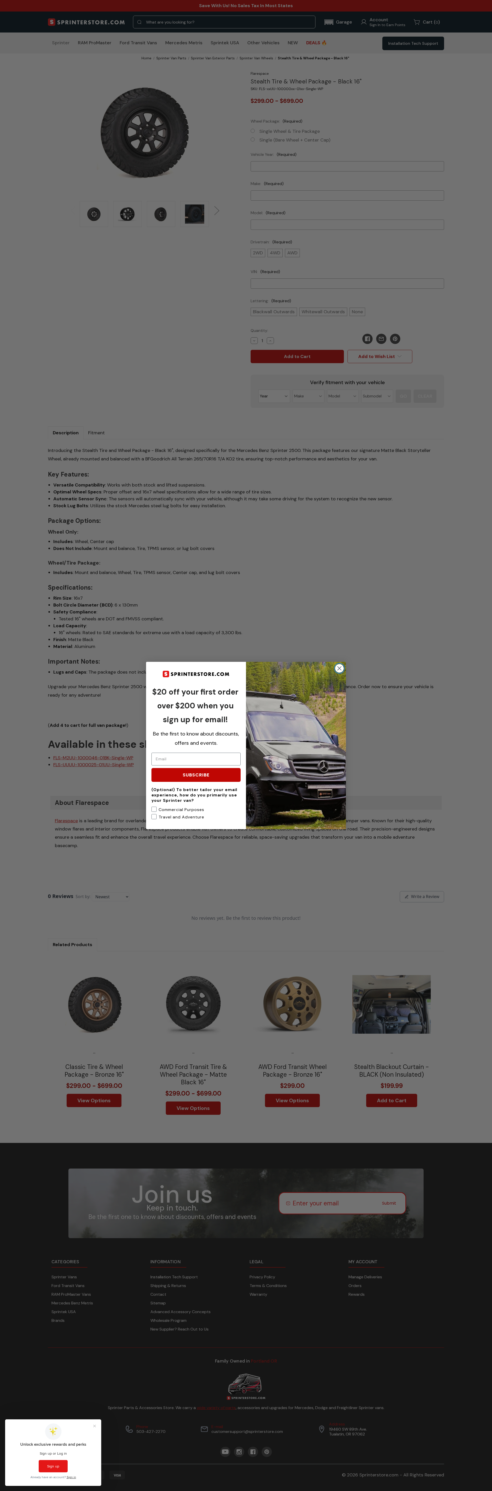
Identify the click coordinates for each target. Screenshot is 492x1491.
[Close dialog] (339, 668)
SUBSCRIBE (196, 775)
